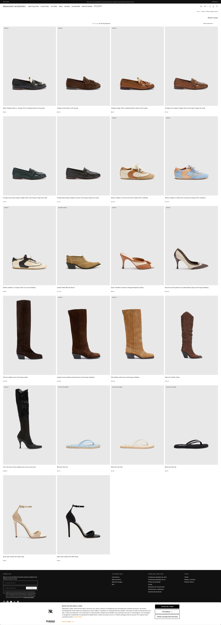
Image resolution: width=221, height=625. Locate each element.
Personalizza (166, 611)
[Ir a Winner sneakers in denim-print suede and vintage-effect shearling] (191, 156)
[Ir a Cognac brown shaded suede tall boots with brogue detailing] (83, 335)
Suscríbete (31, 588)
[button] (203, 6)
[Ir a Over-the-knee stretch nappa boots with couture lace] (29, 425)
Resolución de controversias (156, 586)
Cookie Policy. (77, 617)
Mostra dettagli (66, 621)
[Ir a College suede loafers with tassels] (83, 66)
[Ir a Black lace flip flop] (191, 425)
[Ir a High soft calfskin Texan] (191, 335)
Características (208, 23)
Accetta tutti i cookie (167, 606)
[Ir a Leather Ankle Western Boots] (83, 245)
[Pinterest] (18, 602)
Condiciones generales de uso (156, 579)
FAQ (113, 584)
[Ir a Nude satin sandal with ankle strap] (29, 514)
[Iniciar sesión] (213, 6)
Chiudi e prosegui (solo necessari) (167, 616)
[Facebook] (8, 602)
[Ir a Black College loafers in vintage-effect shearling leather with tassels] (29, 66)
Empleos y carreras (189, 579)
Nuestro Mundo (87, 6)
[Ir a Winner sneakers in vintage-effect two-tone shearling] (29, 245)
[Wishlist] (217, 6)
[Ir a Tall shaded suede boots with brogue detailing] (137, 335)
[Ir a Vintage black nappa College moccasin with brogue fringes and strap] (83, 156)
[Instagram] (4, 602)
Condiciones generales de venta (157, 577)
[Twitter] (14, 602)
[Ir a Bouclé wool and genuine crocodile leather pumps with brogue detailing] (191, 245)
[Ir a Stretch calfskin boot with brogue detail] (29, 335)
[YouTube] (11, 602)
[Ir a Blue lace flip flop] (83, 425)
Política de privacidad (154, 581)
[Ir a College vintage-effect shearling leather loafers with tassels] (137, 66)
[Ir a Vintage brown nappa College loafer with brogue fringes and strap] (191, 66)
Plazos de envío (116, 579)
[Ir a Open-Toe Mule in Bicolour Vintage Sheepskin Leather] (137, 245)
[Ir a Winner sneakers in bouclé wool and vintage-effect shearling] (137, 156)
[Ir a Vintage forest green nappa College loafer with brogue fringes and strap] (29, 156)
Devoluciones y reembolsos (156, 589)
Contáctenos (115, 577)
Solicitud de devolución (155, 591)
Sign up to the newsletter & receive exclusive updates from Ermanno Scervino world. (110, 1)
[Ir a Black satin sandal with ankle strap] (83, 514)
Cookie (150, 584)
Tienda (186, 577)
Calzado (67, 6)
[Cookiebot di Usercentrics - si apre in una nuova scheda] (50, 621)
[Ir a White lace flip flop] (137, 425)
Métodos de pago (117, 581)
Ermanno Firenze (189, 581)
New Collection (33, 6)
